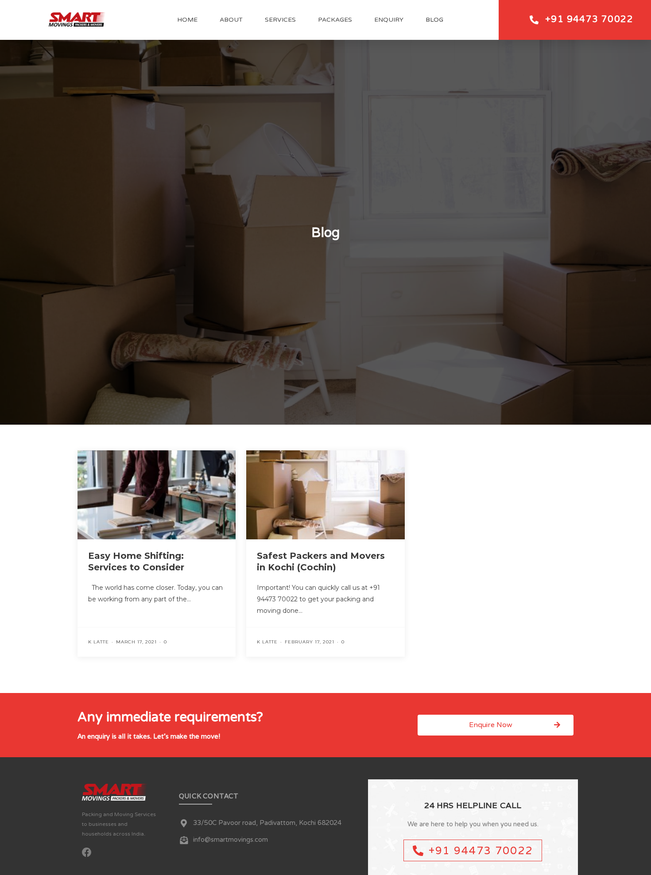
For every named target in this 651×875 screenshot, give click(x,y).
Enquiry (388, 19)
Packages (335, 19)
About (231, 19)
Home (187, 19)
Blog (434, 19)
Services (280, 19)
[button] (496, 725)
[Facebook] (87, 852)
